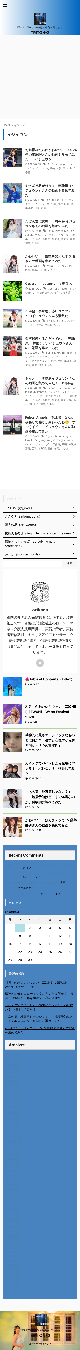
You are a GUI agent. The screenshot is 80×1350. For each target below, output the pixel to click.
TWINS (51, 320)
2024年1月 (12, 1188)
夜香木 (57, 292)
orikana (31, 876)
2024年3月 (13, 1179)
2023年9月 (13, 1205)
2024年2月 (13, 1184)
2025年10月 (13, 1098)
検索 (69, 563)
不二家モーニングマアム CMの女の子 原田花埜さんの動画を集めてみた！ (39, 875)
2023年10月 (13, 1201)
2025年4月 (13, 1124)
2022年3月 (13, 1282)
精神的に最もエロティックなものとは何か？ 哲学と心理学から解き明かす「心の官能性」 (50, 740)
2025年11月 (13, 1094)
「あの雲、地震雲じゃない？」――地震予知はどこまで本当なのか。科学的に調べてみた (50, 797)
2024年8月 (13, 1158)
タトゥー (67, 391)
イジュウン (42, 168)
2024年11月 (13, 1145)
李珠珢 (29, 207)
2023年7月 (13, 1214)
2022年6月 (13, 1269)
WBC (37, 234)
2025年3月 (13, 1128)
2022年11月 (13, 1248)
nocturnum (66, 288)
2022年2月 (13, 1286)
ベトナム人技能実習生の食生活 (22, 893)
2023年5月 (13, 1222)
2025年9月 (13, 1102)
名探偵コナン (44, 292)
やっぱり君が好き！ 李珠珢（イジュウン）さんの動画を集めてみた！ (50, 190)
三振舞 (69, 395)
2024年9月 (13, 1154)
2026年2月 (13, 1081)
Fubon (51, 387)
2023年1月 (12, 1239)
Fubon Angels (59, 164)
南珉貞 (72, 444)
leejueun (67, 352)
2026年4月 (13, 1072)
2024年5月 (13, 1171)
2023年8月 (13, 1209)
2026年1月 (12, 1085)
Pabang (41, 391)
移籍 (69, 400)
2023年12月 (13, 1192)
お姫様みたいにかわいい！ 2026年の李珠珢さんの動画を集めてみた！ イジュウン (51, 154)
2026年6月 (13, 1064)
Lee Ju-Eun (53, 199)
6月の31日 (11, 888)
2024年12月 (13, 1141)
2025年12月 (13, 1090)
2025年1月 (12, 1137)
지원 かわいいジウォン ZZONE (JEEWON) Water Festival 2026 (50, 712)
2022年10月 (13, 1252)
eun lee (50, 352)
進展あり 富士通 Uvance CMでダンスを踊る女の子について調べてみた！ (39, 866)
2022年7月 (13, 1265)
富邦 (27, 448)
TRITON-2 (40, 32)
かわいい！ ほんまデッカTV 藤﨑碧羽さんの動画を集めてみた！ (40, 1030)
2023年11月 (13, 1197)
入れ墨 (46, 204)
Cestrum (53, 288)
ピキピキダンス (41, 360)
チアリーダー (32, 204)
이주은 (35, 243)
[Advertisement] (40, 77)
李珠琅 (64, 239)
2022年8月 (13, 1261)
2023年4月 (13, 1226)
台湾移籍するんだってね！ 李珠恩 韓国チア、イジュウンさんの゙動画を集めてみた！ (50, 343)
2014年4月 (12, 1291)
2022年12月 (13, 1244)
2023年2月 (13, 1235)
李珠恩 (46, 239)
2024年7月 (13, 1162)
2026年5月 (13, 1068)
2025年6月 (13, 1115)
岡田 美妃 (53, 882)
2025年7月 (13, 1111)
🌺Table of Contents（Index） (49, 679)
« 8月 (9, 966)
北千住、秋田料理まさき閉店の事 (24, 882)
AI (49, 164)
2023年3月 (13, 1231)
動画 (52, 168)
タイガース (57, 356)
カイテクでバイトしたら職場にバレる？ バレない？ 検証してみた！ (50, 768)
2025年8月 (13, 1107)
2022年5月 (13, 1274)
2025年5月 (13, 1120)
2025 (51, 230)
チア (31, 444)
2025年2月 (13, 1132)
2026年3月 (13, 1077)
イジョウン (43, 356)
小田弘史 (49, 893)
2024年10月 (13, 1149)
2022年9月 (13, 1256)
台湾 (60, 204)
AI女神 (59, 230)
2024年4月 (13, 1175)
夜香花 (66, 292)
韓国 (43, 207)
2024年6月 (13, 1167)
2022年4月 (13, 1278)
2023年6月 (13, 1218)
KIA (66, 230)
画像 (69, 168)
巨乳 (58, 168)
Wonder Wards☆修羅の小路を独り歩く (40, 1329)
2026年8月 (13, 1055)
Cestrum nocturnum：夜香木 (48, 284)
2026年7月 (13, 1060)
